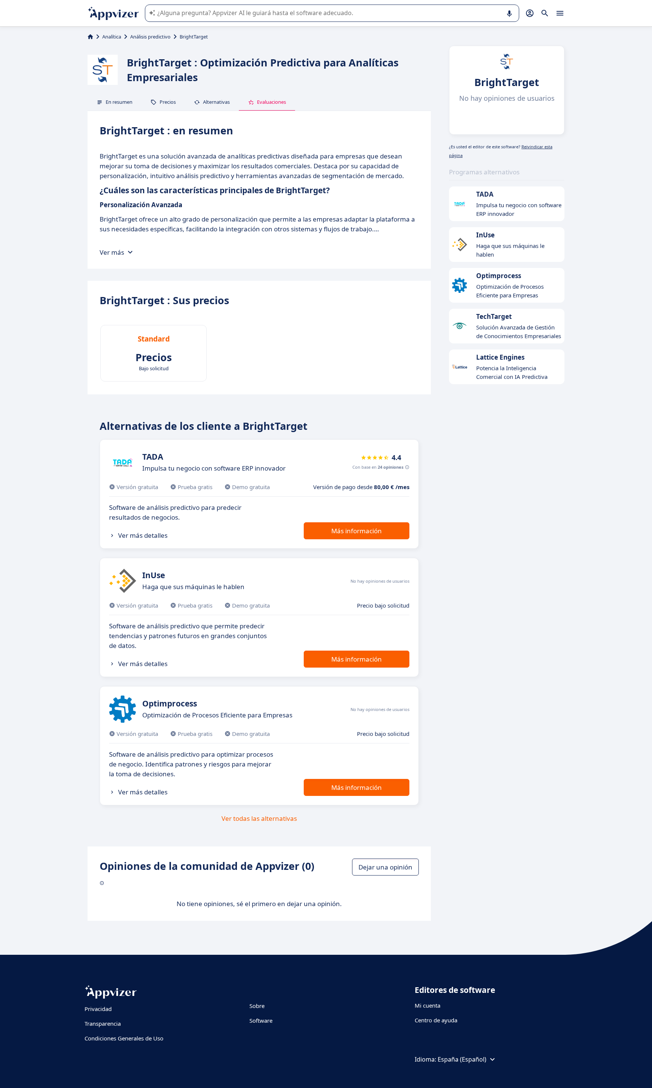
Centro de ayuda (436, 1020)
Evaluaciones (271, 101)
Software (260, 1020)
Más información (356, 530)
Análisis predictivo (150, 36)
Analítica (111, 36)
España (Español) (462, 1059)
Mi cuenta (427, 1005)
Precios (168, 101)
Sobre (256, 1006)
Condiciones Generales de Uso (124, 1038)
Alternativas (216, 101)
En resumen (119, 101)
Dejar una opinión (385, 867)
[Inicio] (90, 36)
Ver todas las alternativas (259, 818)
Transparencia (103, 1023)
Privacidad (98, 1009)
